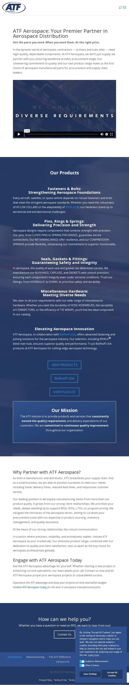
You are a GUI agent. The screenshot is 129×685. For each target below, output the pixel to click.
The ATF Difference (60, 657)
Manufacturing (35, 657)
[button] (82, 661)
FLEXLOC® (72, 207)
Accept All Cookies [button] (112, 674)
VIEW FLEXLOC (64, 392)
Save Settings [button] (90, 674)
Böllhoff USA (68, 334)
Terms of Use (60, 680)
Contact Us (64, 634)
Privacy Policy (45, 680)
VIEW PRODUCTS (64, 365)
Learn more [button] (93, 655)
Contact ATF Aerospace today (30, 587)
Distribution (15, 657)
